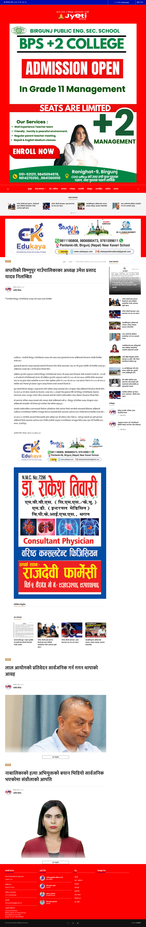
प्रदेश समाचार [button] (39, 188)
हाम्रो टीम (76, 891)
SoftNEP (138, 923)
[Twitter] (73, 923)
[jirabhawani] (73, 238)
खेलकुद (89, 188)
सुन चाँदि (77, 902)
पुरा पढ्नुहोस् (55, 757)
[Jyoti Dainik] (73, 15)
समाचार (63, 188)
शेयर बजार (77, 895)
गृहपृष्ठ (30, 188)
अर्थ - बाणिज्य (53, 188)
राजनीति (81, 188)
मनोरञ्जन (72, 188)
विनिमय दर (77, 898)
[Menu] (8, 189)
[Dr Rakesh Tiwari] (60, 533)
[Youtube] (78, 923)
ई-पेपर (141, 2)
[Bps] (73, 103)
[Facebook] (68, 923)
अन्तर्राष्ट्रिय (98, 188)
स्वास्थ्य (116, 188)
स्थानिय (107, 188)
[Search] (138, 188)
